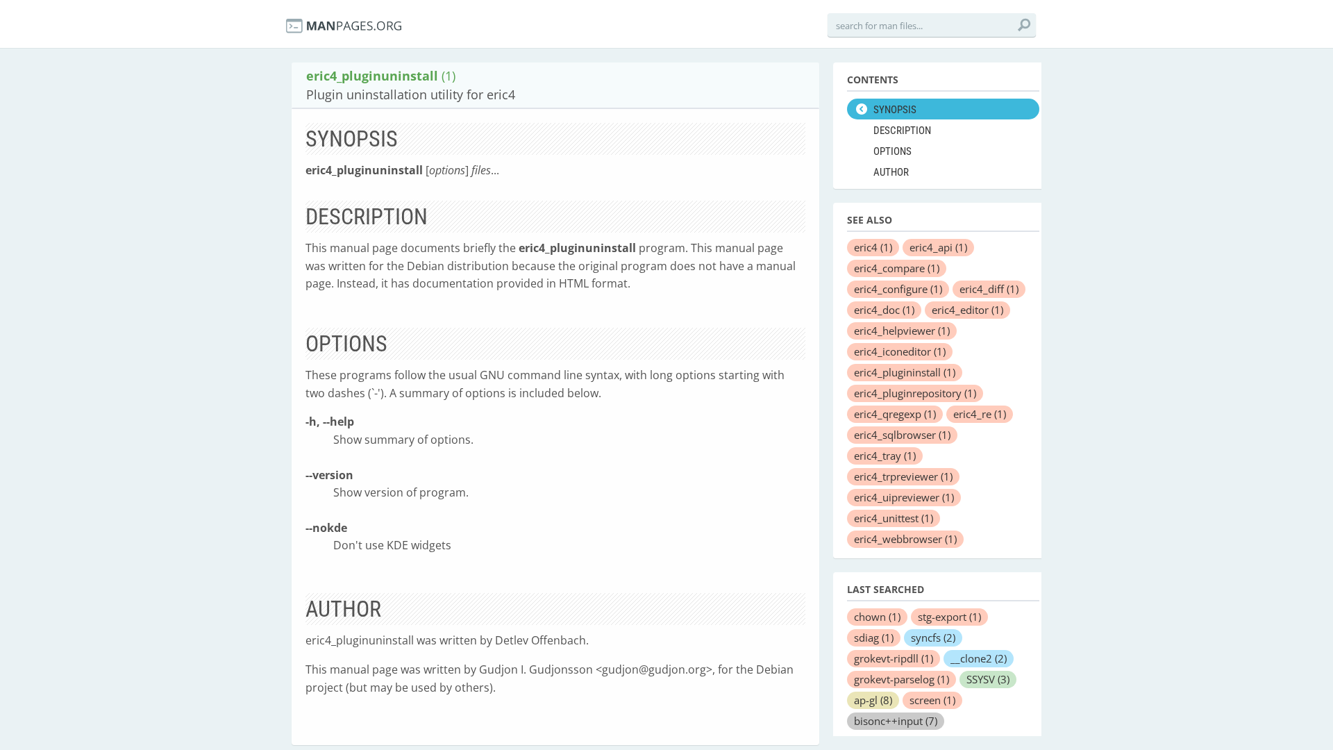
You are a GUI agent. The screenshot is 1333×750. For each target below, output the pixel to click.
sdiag (874, 637)
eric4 (873, 247)
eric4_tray (885, 455)
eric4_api (938, 247)
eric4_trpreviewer (903, 476)
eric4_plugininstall (904, 372)
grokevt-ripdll (893, 658)
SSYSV (987, 679)
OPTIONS (892, 151)
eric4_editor (967, 310)
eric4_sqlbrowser (902, 435)
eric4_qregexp (895, 414)
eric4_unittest (893, 518)
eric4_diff (988, 289)
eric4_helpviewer (902, 331)
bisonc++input (895, 721)
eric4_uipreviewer (904, 497)
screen (932, 700)
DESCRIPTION (902, 130)
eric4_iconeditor (900, 351)
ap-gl (873, 700)
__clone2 (978, 658)
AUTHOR (891, 172)
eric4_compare (896, 268)
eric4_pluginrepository (915, 393)
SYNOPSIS (894, 109)
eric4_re (979, 414)
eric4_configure (898, 289)
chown (877, 617)
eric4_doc (884, 310)
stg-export (949, 617)
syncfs (933, 637)
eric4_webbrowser (905, 539)
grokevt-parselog (901, 679)
